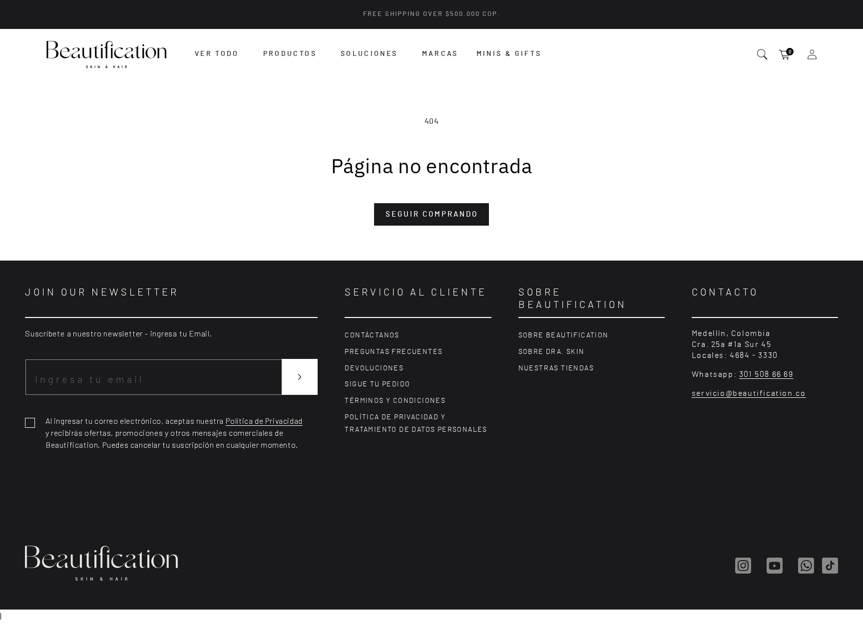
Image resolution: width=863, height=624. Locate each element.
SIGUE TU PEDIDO (377, 384)
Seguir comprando (432, 214)
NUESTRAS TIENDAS (556, 368)
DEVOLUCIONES (374, 368)
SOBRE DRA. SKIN (551, 351)
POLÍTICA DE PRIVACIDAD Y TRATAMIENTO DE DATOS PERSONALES (416, 423)
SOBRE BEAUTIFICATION (563, 335)
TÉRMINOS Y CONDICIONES (395, 400)
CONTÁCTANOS (372, 335)
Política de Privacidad (264, 420)
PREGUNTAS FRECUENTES (393, 351)
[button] (217, 53)
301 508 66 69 (766, 374)
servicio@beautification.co (749, 393)
